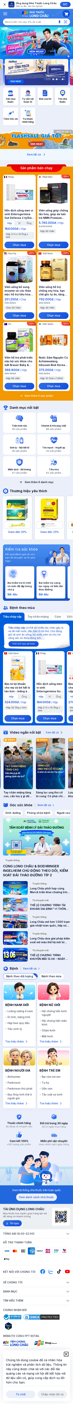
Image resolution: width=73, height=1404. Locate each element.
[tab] (10, 223)
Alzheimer (13, 1076)
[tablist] (36, 617)
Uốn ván (47, 1088)
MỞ (65, 4)
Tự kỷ (45, 1082)
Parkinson (14, 1082)
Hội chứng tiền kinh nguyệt (54, 1013)
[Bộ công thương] (12, 1317)
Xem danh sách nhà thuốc (36, 1197)
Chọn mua (19, 244)
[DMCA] (41, 1317)
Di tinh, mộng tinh (18, 1017)
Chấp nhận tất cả (52, 1394)
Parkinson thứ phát (19, 1088)
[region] (36, 42)
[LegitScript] (21, 1326)
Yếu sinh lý (14, 1028)
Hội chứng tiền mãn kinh (54, 1022)
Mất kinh (47, 1036)
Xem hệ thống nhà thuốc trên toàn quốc (36, 1190)
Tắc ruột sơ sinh (52, 1094)
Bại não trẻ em (51, 1076)
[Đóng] (4, 4)
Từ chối (21, 1394)
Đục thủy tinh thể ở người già (19, 1096)
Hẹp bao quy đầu (18, 1023)
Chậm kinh (48, 1030)
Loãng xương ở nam (20, 1011)
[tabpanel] (36, 673)
